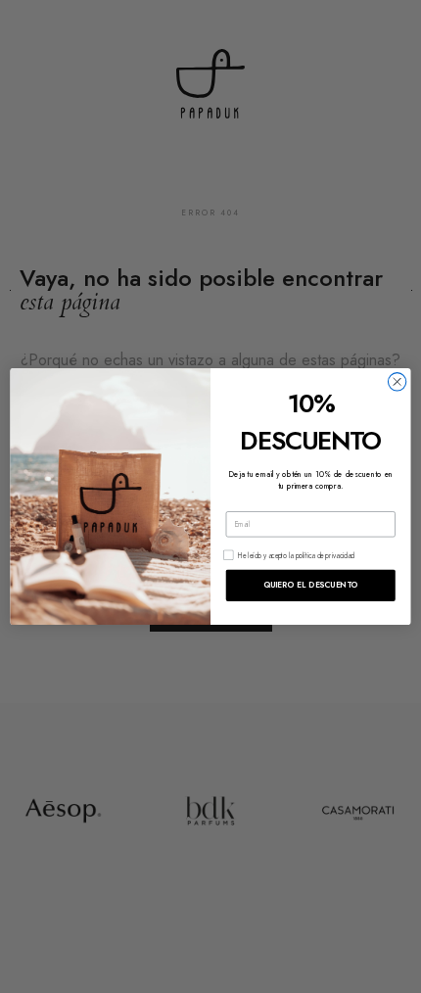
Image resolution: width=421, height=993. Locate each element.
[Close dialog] (397, 381)
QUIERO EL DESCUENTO (310, 585)
